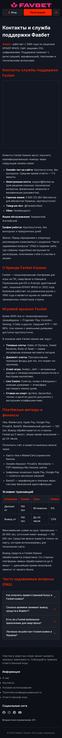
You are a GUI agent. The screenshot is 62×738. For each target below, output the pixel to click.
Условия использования (16, 687)
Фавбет (7, 44)
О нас (5, 677)
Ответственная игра (14, 697)
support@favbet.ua (43, 181)
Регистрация (37, 12)
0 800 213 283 (34, 197)
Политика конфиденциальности (22, 692)
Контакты (8, 682)
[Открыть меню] (56, 12)
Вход (14, 12)
